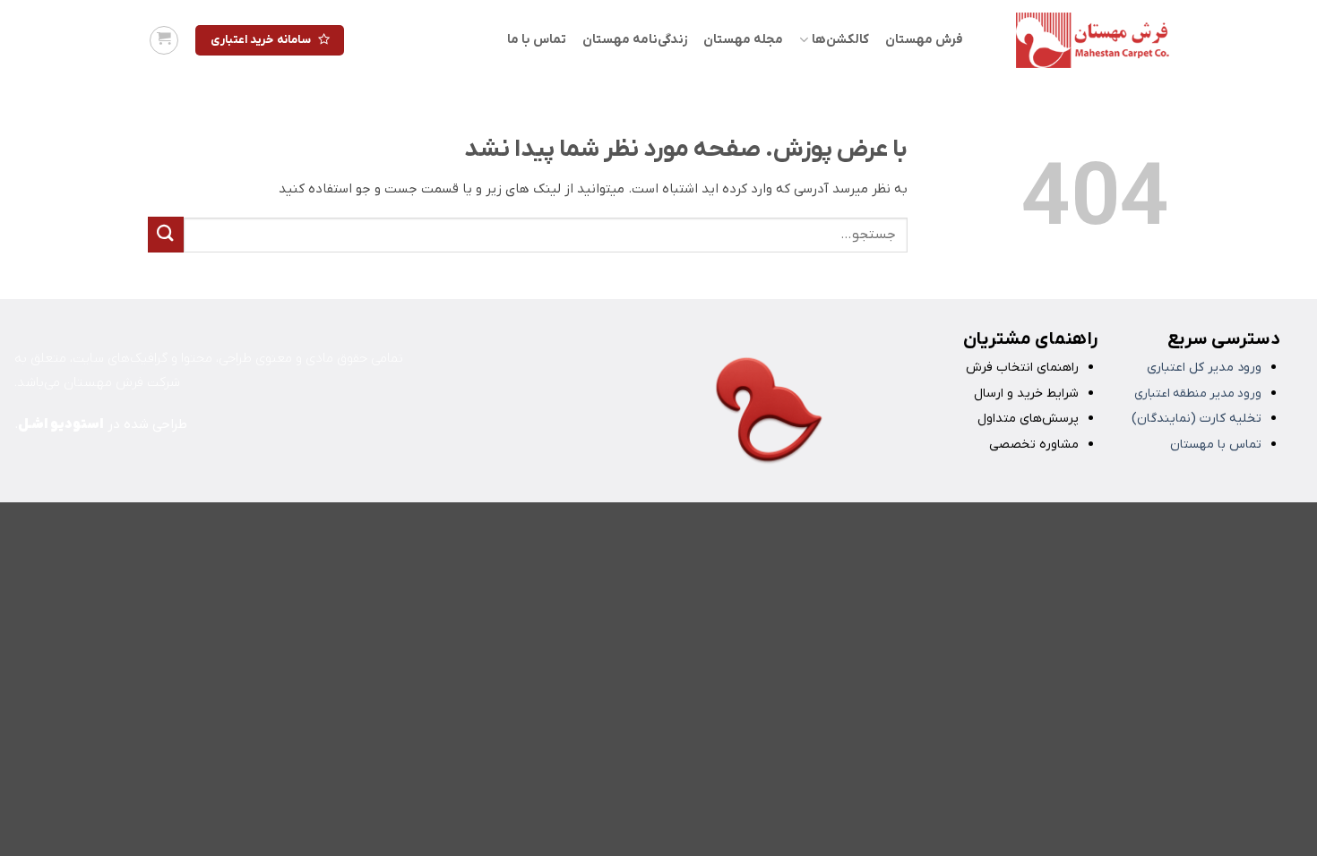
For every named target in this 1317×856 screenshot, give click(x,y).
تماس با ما (536, 39)
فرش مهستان (924, 39)
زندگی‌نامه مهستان (634, 39)
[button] (164, 40)
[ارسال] (166, 234)
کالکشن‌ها (840, 39)
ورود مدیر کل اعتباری (1204, 367)
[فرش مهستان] (1079, 40)
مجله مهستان (743, 39)
